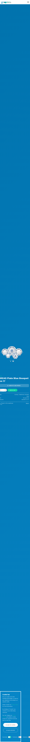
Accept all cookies (10, 725)
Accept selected (10, 730)
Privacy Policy (15, 704)
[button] (23, 352)
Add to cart (12, 390)
